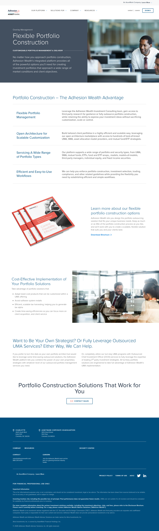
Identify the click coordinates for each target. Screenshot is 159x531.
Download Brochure (100, 234)
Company (74, 10)
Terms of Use (121, 476)
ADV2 (132, 476)
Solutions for (57, 10)
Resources (90, 10)
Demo (148, 11)
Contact (130, 10)
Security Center (87, 448)
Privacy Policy (106, 476)
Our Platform (38, 10)
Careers (137, 10)
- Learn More (146, 2)
